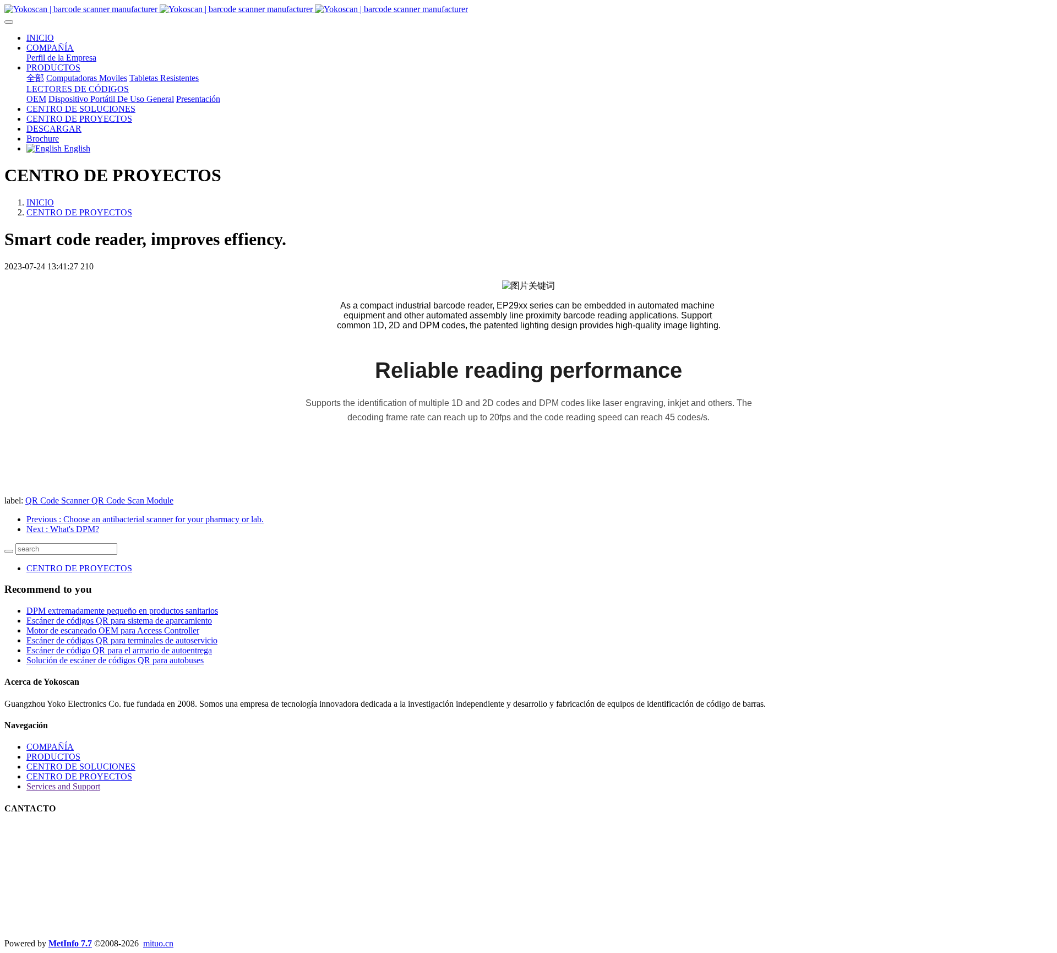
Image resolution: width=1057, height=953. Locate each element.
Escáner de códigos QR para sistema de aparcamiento (119, 620)
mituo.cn (158, 943)
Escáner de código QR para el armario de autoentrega (119, 650)
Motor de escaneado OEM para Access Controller (112, 630)
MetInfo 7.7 (70, 943)
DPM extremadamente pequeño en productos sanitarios (122, 610)
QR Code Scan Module (132, 500)
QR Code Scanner (58, 500)
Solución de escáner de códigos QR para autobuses (115, 660)
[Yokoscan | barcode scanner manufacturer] (528, 9)
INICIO (40, 37)
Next (62, 529)
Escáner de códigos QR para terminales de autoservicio (121, 640)
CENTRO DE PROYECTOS (79, 212)
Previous (145, 519)
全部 (35, 78)
